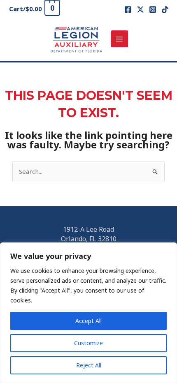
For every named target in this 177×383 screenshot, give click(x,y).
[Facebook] (128, 9)
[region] (88, 312)
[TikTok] (165, 9)
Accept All (88, 321)
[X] (140, 9)
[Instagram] (152, 9)
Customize (88, 343)
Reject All (88, 365)
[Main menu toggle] (119, 38)
